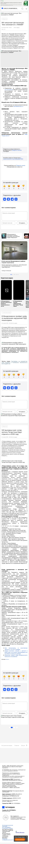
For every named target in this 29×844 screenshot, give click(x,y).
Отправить (22, 223)
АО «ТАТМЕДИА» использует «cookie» (7, 828)
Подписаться (20, 839)
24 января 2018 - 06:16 (6, 323)
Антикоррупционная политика (7, 826)
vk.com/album (9, 89)
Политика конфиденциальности (7, 839)
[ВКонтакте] (4, 199)
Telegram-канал (20, 165)
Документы (24, 745)
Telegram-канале (17, 150)
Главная (16, 745)
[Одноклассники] (8, 199)
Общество (4, 18)
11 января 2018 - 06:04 (6, 437)
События (7, 659)
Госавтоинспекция (6, 312)
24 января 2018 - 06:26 (6, 27)
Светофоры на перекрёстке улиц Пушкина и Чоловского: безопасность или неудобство (14, 362)
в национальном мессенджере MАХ (13, 158)
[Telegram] (12, 199)
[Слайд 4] (16, 274)
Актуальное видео (6, 745)
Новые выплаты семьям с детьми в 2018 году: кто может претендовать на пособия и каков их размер (16, 652)
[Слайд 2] (12, 274)
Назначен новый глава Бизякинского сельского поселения (16, 655)
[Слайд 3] (14, 274)
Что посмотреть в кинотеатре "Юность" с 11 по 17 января (16, 648)
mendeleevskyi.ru (18, 106)
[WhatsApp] (15, 199)
